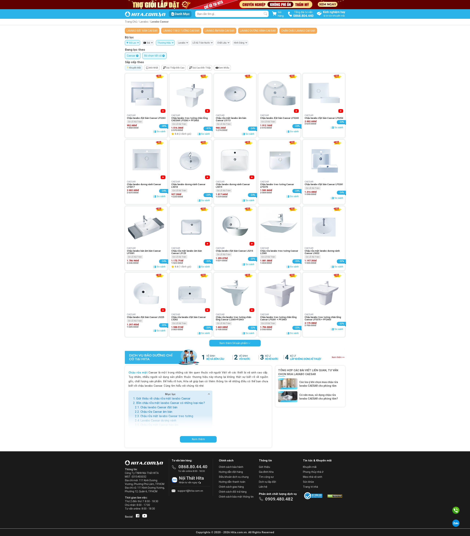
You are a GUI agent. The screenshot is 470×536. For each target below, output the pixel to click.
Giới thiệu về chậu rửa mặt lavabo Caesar (163, 398)
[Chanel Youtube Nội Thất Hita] (143, 516)
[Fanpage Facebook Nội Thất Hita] (137, 516)
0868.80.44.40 (192, 466)
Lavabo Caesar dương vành (158, 420)
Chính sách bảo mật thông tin (236, 496)
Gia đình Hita (266, 471)
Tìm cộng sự (266, 476)
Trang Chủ (131, 21)
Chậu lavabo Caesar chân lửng (160, 429)
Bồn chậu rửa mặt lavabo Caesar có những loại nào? (170, 403)
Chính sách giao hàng (231, 486)
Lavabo (144, 21)
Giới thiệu (264, 466)
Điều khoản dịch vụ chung (234, 476)
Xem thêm (198, 439)
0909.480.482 (279, 499)
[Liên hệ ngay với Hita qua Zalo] (456, 523)
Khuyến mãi (310, 466)
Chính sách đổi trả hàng (233, 491)
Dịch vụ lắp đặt (267, 481)
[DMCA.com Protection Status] (334, 496)
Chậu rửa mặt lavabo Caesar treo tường (166, 416)
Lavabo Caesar (160, 21)
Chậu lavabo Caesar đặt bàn (159, 407)
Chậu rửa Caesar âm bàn (156, 411)
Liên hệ (263, 486)
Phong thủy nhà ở (313, 471)
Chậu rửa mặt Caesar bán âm (159, 425)
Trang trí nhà (310, 486)
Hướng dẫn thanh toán (232, 481)
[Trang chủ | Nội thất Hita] (145, 14)
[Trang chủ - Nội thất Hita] (145, 463)
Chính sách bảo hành (231, 466)
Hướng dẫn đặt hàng (231, 471)
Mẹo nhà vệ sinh (312, 476)
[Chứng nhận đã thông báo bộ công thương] (314, 495)
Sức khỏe (308, 481)
